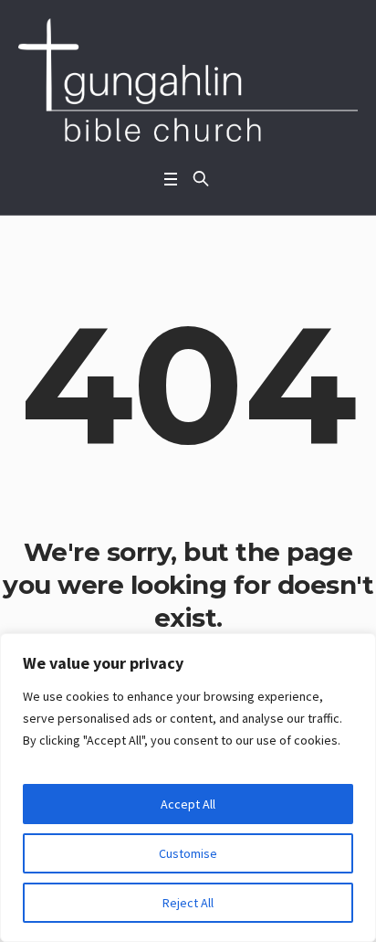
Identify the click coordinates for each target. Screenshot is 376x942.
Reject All (188, 902)
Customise (188, 853)
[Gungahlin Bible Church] (188, 80)
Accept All (188, 804)
